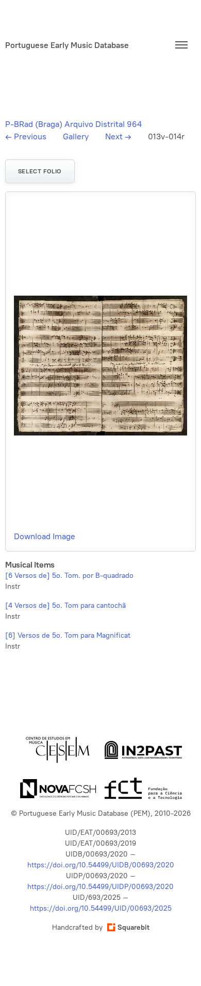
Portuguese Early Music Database (67, 45)
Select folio (40, 171)
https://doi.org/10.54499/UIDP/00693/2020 (100, 886)
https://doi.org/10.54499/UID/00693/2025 (101, 908)
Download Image (44, 536)
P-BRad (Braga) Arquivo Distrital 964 (73, 124)
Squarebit (133, 927)
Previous (25, 136)
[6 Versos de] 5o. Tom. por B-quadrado (69, 575)
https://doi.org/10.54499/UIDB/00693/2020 (100, 865)
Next (118, 136)
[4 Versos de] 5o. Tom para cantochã (65, 605)
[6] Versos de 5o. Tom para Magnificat (67, 635)
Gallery (76, 136)
